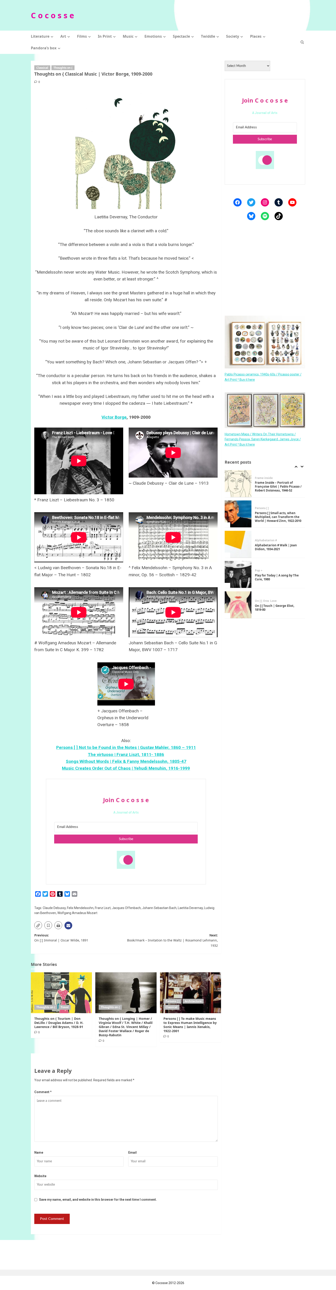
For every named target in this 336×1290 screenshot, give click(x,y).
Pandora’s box (43, 47)
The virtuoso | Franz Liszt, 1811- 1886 (126, 754)
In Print (105, 36)
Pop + (258, 570)
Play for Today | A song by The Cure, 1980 (277, 577)
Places (255, 36)
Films (82, 36)
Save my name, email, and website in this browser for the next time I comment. (98, 1199)
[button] (302, 42)
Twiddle (208, 36)
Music (128, 36)
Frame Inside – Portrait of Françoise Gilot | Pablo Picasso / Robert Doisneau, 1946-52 (278, 486)
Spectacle (181, 36)
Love (273, 601)
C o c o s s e (52, 15)
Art (63, 36)
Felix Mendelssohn (80, 908)
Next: (172, 940)
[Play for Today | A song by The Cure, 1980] (238, 574)
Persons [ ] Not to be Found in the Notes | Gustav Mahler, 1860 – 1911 (126, 747)
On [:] (258, 601)
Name (38, 1152)
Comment (43, 1092)
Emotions (153, 36)
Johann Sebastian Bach (159, 908)
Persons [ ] (172, 1001)
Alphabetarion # (266, 540)
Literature (40, 36)
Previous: (61, 937)
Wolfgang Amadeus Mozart (77, 913)
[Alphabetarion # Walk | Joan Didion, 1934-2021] (238, 544)
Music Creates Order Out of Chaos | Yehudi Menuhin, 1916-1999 (126, 768)
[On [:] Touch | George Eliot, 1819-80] (238, 604)
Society (232, 36)
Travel (65, 1007)
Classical (42, 68)
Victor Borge (114, 417)
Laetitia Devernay (190, 908)
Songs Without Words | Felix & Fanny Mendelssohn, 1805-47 (126, 761)
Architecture (193, 1001)
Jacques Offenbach (126, 908)
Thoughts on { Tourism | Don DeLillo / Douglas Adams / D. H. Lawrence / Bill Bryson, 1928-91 (58, 1022)
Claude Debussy (54, 908)
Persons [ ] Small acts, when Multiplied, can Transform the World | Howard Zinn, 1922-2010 (278, 517)
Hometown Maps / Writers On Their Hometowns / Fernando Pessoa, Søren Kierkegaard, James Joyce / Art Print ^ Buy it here (263, 439)
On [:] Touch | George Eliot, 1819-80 (274, 608)
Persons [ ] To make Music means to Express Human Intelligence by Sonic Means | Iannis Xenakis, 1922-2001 (190, 1024)
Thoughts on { (62, 68)
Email (132, 1152)
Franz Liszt (103, 908)
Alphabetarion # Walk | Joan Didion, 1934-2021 (276, 547)
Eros (266, 601)
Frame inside (264, 478)
